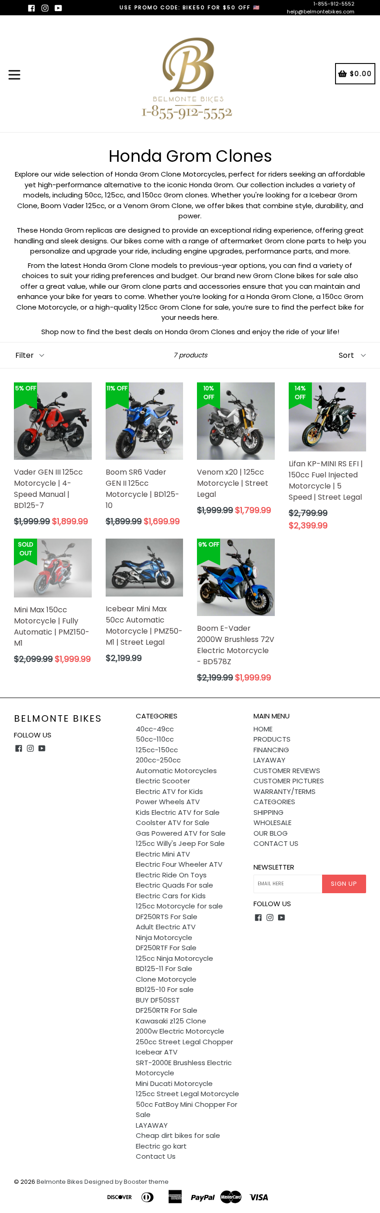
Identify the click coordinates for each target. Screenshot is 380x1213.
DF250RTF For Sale (166, 948)
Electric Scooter (163, 781)
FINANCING (271, 750)
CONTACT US (275, 843)
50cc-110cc (155, 739)
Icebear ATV (156, 1052)
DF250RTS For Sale (166, 916)
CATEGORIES (274, 802)
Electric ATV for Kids (169, 791)
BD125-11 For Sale (164, 968)
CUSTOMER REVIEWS (286, 770)
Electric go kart (161, 1146)
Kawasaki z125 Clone (171, 1021)
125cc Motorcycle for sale (179, 906)
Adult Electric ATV (166, 927)
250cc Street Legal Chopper (184, 1042)
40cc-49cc (155, 729)
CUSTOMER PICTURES (288, 781)
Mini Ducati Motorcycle (174, 1083)
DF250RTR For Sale (166, 1010)
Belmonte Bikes (58, 718)
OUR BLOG (270, 833)
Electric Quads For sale (174, 885)
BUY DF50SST (158, 1000)
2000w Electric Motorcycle (180, 1031)
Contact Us (156, 1156)
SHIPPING (268, 812)
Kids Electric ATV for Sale (178, 812)
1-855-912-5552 (334, 3)
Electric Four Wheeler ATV (179, 864)
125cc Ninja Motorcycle (174, 958)
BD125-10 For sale (165, 989)
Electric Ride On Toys (171, 875)
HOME (262, 729)
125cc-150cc (157, 750)
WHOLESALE (272, 822)
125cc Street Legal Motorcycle (187, 1094)
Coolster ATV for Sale (172, 822)
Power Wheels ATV (168, 802)
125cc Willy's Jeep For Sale (180, 843)
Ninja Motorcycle (164, 937)
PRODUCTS (272, 739)
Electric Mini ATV (163, 854)
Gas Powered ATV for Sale (181, 833)
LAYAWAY (152, 1125)
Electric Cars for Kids (171, 896)
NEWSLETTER (273, 867)
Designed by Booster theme (126, 1181)
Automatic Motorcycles (176, 770)
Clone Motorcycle (166, 979)
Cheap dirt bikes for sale (178, 1135)
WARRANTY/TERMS (284, 791)
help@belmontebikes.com (321, 11)
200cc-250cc (158, 760)
